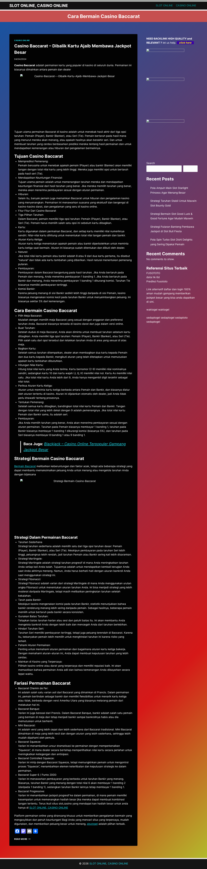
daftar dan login (173, 289)
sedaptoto (181, 317)
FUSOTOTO (153, 273)
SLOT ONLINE (164, 5)
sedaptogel (153, 317)
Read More (22, 839)
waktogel (151, 309)
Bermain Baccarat (25, 466)
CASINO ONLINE (186, 5)
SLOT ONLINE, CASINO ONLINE (48, 807)
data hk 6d (153, 277)
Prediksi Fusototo (156, 281)
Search (150, 163)
